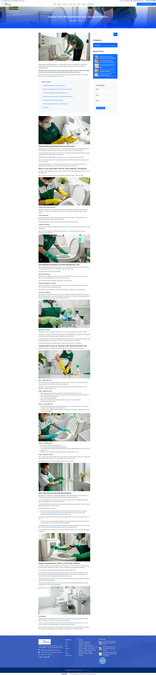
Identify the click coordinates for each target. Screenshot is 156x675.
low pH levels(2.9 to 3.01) (61, 157)
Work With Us (90, 4)
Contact (84, 4)
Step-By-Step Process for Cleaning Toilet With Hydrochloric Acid (58, 96)
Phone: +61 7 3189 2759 (46, 654)
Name (97, 89)
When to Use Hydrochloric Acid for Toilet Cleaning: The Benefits (58, 89)
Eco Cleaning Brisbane (86, 670)
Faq (74, 4)
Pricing (78, 4)
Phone (97, 100)
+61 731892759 (126, 1)
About (59, 4)
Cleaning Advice (73, 20)
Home (55, 4)
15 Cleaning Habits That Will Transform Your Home (106, 74)
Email (97, 95)
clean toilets (52, 74)
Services (65, 4)
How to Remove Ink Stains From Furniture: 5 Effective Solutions (106, 61)
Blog (70, 4)
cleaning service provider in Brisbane (52, 525)
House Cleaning (87, 650)
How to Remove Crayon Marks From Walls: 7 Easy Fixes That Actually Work (107, 66)
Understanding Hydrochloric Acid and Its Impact (54, 85)
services (86, 653)
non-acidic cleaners (64, 572)
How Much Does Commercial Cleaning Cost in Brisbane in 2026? (107, 57)
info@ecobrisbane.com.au (139, 1)
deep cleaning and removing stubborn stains (73, 618)
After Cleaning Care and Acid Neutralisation (53, 100)
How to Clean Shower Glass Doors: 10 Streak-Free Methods (107, 70)
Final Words (46, 107)
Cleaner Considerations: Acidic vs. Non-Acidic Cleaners (55, 103)
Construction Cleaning (89, 647)
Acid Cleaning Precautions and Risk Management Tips (55, 92)
